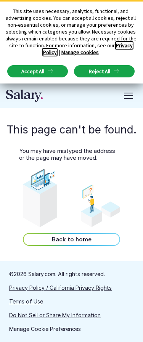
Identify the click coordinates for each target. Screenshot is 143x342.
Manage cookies (80, 52)
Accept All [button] (32, 71)
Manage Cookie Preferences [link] (45, 329)
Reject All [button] (99, 71)
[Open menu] (128, 95)
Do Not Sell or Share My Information (55, 315)
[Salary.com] (24, 96)
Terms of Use (26, 301)
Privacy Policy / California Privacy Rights (60, 287)
